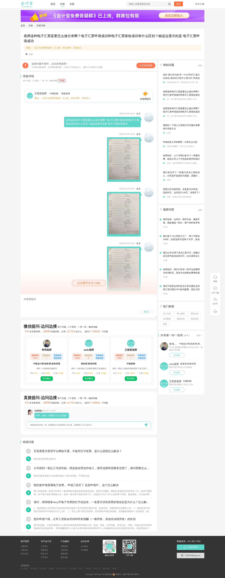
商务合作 (44, 554)
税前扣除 (195, 319)
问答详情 (41, 25)
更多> (200, 65)
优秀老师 (64, 546)
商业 (80, 568)
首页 (53, 4)
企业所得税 (60, 568)
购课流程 (64, 554)
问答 (62, 4)
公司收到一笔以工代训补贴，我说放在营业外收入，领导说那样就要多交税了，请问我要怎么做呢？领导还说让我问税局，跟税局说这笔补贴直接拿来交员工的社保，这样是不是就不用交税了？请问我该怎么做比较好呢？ (93, 468)
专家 (71, 4)
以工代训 (167, 314)
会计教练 (84, 546)
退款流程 (64, 557)
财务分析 (195, 314)
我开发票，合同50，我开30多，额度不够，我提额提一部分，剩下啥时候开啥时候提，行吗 (181, 222)
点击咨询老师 (145, 65)
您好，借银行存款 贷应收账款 (177, 197)
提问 (178, 4)
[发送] (146, 425)
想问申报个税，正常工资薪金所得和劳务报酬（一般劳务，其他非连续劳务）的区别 (85, 519)
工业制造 (88, 568)
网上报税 (181, 314)
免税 (165, 324)
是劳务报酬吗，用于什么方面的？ (179, 146)
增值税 (51, 568)
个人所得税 (72, 568)
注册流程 (24, 546)
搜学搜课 (33, 568)
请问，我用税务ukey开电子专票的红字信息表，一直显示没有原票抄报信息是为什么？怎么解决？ (93, 502)
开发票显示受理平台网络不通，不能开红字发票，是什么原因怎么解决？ (78, 451)
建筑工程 (97, 568)
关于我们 (44, 557)
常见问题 (24, 554)
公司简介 (44, 546)
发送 (146, 311)
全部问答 (64, 550)
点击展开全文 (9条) (88, 282)
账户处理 (43, 568)
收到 (167, 133)
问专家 (177, 355)
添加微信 (46, 378)
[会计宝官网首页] (27, 7)
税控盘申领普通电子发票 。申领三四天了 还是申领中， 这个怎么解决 (76, 485)
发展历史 (44, 550)
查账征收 (181, 319)
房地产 (115, 568)
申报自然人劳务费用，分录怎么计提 (180, 142)
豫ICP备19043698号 (131, 574)
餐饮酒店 (106, 568)
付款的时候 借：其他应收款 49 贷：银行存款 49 (184, 82)
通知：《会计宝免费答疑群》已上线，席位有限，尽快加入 (54, 48)
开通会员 (24, 550)
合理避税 (167, 319)
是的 (167, 180)
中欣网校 (84, 550)
